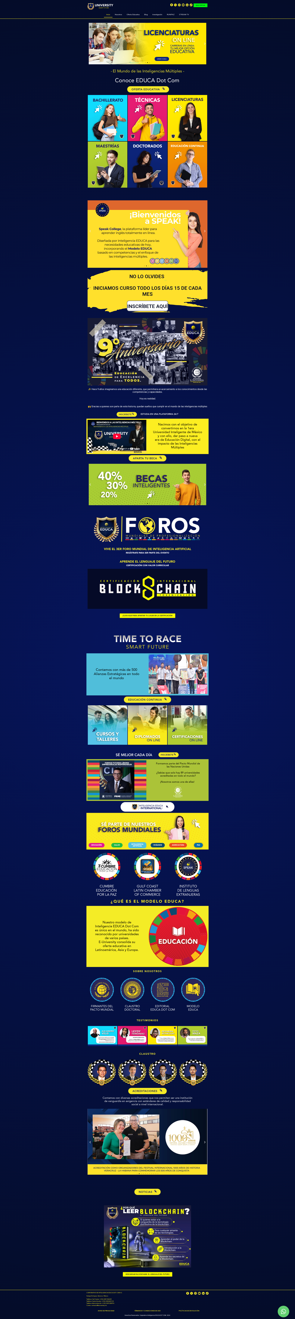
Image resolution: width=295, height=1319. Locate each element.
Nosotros (118, 15)
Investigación (157, 15)
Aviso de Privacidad (106, 1311)
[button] (90, 43)
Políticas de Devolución (189, 1311)
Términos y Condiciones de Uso (147, 1311)
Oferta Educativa (133, 15)
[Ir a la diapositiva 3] (149, 62)
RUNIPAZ (170, 15)
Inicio (108, 15)
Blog (146, 15)
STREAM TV (184, 15)
